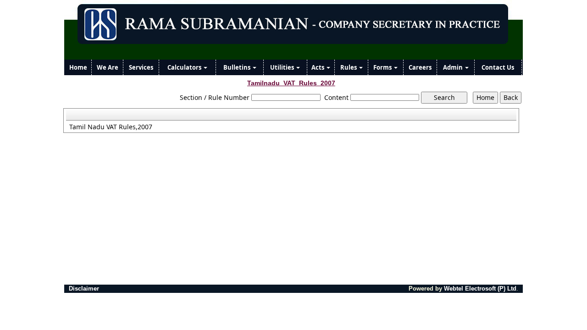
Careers (420, 67)
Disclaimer (84, 288)
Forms (383, 67)
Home (78, 67)
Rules (349, 67)
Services (141, 67)
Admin (453, 67)
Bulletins (237, 67)
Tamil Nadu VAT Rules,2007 (110, 126)
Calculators (185, 67)
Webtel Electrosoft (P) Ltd (480, 288)
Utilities (282, 67)
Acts (318, 67)
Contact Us (498, 67)
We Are (107, 67)
